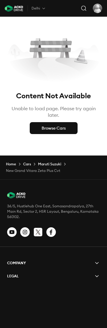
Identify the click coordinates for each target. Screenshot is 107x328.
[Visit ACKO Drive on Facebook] (51, 232)
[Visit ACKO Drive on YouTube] (12, 232)
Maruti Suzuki (49, 164)
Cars (27, 164)
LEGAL (13, 276)
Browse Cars (54, 128)
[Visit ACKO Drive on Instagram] (25, 232)
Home (11, 164)
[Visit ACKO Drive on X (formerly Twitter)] (38, 232)
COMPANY (16, 263)
